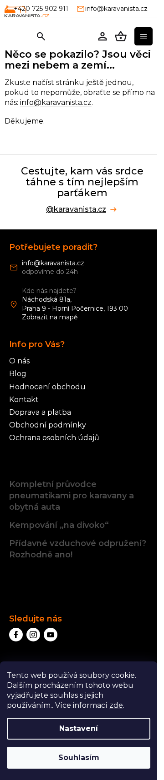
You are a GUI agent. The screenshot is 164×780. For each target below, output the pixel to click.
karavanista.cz (33, 634)
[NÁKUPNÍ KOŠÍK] (121, 36)
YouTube (50, 634)
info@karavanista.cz (56, 102)
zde (116, 705)
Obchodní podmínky (47, 425)
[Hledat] (41, 36)
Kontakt (24, 399)
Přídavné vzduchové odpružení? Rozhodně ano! (77, 549)
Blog (17, 373)
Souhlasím (78, 757)
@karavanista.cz (76, 209)
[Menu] (143, 36)
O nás (19, 361)
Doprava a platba (40, 412)
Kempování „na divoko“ (59, 525)
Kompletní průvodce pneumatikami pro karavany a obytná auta (71, 495)
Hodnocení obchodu (47, 387)
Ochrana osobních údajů (54, 437)
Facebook (16, 634)
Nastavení (78, 728)
